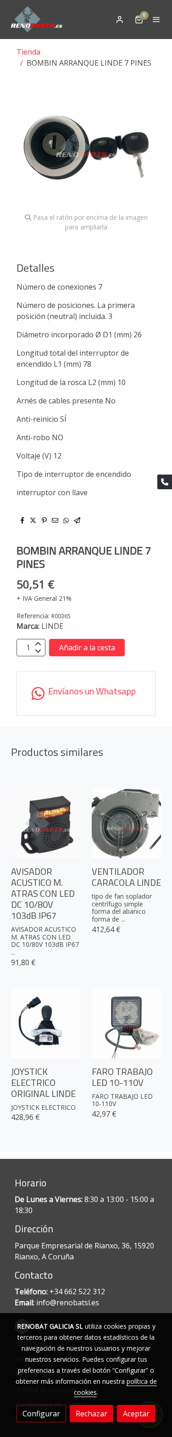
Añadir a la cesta (87, 648)
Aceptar (136, 1414)
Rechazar (91, 1414)
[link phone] (164, 482)
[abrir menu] (156, 19)
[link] (36, 19)
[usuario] (119, 19)
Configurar (41, 1414)
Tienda (28, 52)
